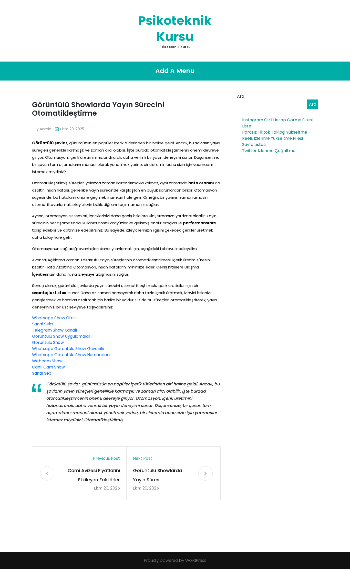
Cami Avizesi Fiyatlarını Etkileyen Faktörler (94, 475)
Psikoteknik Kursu (175, 28)
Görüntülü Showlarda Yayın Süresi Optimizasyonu (157, 475)
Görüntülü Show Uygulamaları (61, 336)
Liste (246, 126)
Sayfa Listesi (254, 144)
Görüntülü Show (48, 342)
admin (45, 129)
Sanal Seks (42, 324)
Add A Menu (175, 70)
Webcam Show (47, 361)
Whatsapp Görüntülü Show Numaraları (71, 355)
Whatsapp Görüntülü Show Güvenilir (68, 349)
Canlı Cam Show (48, 367)
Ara (240, 96)
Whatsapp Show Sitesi (54, 318)
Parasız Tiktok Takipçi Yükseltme (274, 132)
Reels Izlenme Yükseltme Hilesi (272, 138)
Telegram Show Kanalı (54, 330)
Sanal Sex (41, 373)
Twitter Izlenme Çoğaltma (268, 151)
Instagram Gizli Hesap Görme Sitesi (277, 120)
